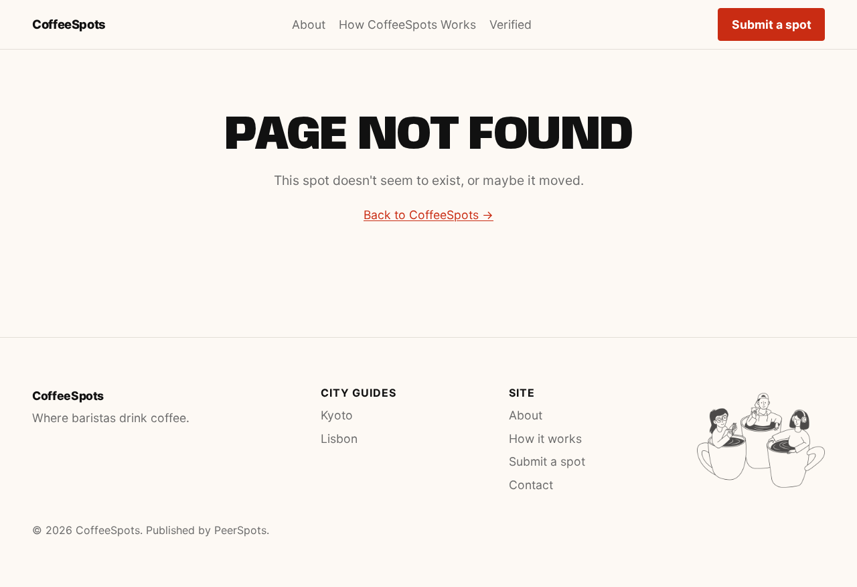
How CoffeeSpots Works (407, 24)
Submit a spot (771, 24)
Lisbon (339, 439)
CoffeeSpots (69, 24)
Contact (531, 485)
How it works (545, 439)
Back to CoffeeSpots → (428, 215)
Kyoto (337, 415)
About (308, 24)
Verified (510, 24)
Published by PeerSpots (206, 530)
